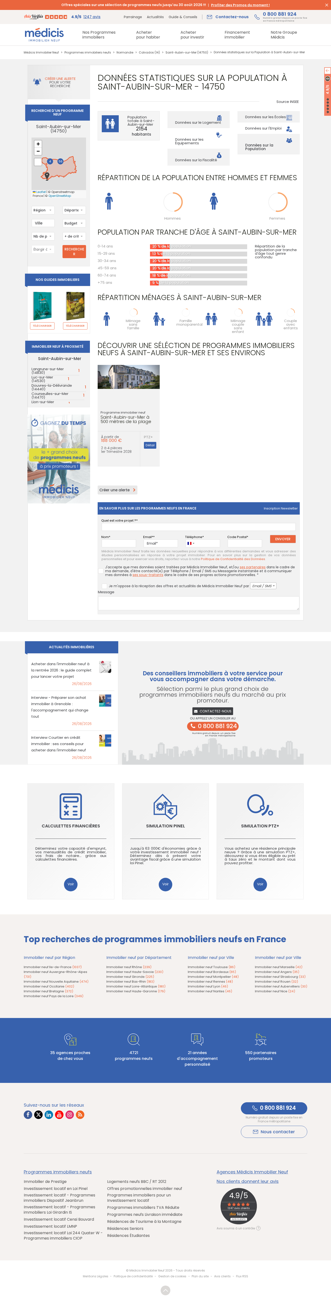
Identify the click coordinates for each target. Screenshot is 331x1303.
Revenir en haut (165, 1290)
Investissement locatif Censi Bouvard (59, 1219)
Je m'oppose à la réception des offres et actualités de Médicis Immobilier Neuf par (190, 586)
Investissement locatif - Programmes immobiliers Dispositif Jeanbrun (59, 1198)
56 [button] (61, 161)
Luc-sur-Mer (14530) (42, 379)
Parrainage (133, 17)
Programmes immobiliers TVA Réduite (143, 1207)
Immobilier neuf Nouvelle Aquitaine (56, 981)
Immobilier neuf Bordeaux (212, 972)
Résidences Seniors (125, 1228)
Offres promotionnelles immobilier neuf (144, 1188)
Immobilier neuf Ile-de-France (53, 967)
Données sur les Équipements (189, 141)
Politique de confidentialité (133, 1276)
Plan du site (200, 1276)
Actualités (155, 17)
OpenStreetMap (59, 196)
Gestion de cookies (172, 1276)
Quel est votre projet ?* (119, 520)
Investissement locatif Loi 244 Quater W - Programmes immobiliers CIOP (63, 1235)
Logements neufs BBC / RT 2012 (136, 1181)
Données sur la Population (259, 147)
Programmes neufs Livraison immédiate (144, 1214)
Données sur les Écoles (265, 117)
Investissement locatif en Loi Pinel (55, 1188)
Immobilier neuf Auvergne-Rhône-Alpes (55, 974)
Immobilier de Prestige (45, 1181)
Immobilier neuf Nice (275, 991)
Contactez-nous (215, 711)
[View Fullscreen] (38, 162)
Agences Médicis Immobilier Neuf (252, 1172)
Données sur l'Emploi (263, 128)
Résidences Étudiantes (128, 1235)
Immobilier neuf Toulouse (211, 967)
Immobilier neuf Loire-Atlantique (136, 986)
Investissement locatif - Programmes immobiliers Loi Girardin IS (59, 1209)
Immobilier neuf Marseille (278, 967)
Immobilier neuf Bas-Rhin (130, 981)
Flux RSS (242, 1276)
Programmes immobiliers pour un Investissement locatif (139, 1198)
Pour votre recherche (60, 82)
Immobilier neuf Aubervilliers (281, 986)
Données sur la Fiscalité (196, 160)
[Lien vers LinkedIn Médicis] (49, 1114)
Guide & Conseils (183, 17)
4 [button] (50, 161)
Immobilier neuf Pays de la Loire (53, 996)
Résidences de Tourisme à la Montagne (144, 1221)
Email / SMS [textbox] (261, 586)
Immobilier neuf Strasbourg (280, 976)
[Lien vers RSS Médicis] (80, 1114)
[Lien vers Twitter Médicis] (38, 1114)
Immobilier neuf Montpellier (213, 976)
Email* (148, 537)
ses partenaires (253, 567)
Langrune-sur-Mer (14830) (48, 370)
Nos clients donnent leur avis (248, 1181)
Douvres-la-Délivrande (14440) (52, 387)
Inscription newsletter (281, 508)
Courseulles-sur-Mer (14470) (50, 395)
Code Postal (237, 537)
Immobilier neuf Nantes (210, 991)
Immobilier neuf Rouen (276, 981)
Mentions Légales (95, 1276)
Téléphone (193, 537)
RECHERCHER (74, 251)
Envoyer (283, 539)
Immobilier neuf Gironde (130, 976)
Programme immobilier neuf (126, 417)
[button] (47, 176)
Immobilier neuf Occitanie (49, 986)
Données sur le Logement (198, 122)
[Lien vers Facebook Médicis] (28, 1114)
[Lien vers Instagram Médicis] (69, 1114)
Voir (71, 884)
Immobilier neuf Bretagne (48, 991)
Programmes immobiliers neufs (58, 1172)
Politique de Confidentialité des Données (233, 559)
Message (106, 592)
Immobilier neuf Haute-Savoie (134, 972)
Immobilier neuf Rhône (128, 967)
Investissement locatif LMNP (50, 1226)
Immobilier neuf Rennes (210, 981)
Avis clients (222, 1276)
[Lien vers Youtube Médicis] (59, 1114)
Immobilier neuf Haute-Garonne (135, 991)
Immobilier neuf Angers (277, 972)
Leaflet (41, 192)
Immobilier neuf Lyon (208, 986)
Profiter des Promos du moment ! (240, 5)
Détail (150, 445)
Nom (105, 537)
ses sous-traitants (148, 575)
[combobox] (43, 210)
